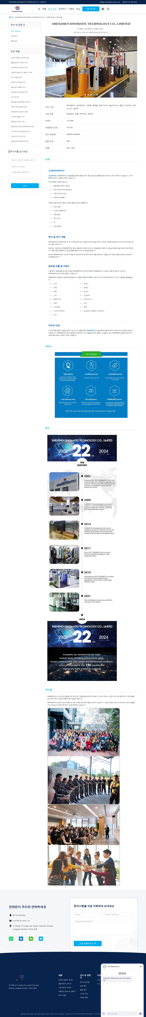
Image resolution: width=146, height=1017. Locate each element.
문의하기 (62, 9)
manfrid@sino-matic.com (21, 920)
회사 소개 (52, 9)
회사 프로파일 (15, 31)
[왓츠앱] (14, 940)
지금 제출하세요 (86, 943)
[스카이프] (24, 940)
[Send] (140, 1013)
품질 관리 (14, 41)
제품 (44, 9)
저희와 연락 (84, 997)
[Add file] (103, 1013)
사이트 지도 (84, 993)
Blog (78, 9)
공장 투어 (14, 36)
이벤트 (71, 9)
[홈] (17, 9)
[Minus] (140, 966)
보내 (25, 186)
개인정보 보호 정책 (27, 1014)
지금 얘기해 (90, 9)
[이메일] (43, 940)
